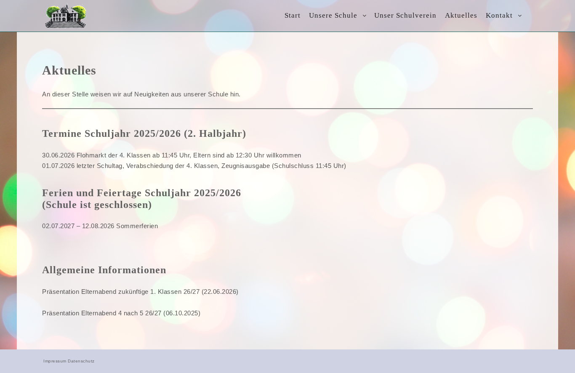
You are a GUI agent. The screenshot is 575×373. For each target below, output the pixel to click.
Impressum (55, 361)
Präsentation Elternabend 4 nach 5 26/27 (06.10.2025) (121, 313)
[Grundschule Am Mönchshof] (65, 16)
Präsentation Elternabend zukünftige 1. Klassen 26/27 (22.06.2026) (140, 291)
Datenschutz (81, 361)
